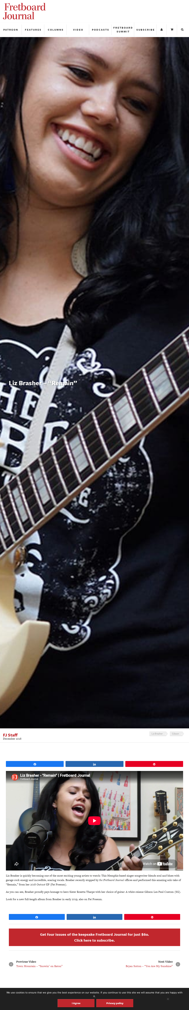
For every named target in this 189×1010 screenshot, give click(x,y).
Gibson (175, 733)
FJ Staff (10, 735)
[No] (167, 999)
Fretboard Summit (123, 29)
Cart (172, 30)
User (161, 30)
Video (78, 30)
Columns (56, 30)
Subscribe (145, 30)
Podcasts (100, 30)
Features (33, 30)
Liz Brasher (157, 733)
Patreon (10, 30)
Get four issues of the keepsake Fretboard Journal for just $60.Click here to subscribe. (94, 937)
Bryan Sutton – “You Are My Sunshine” (149, 966)
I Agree (76, 1003)
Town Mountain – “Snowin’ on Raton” (39, 966)
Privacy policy (114, 1003)
